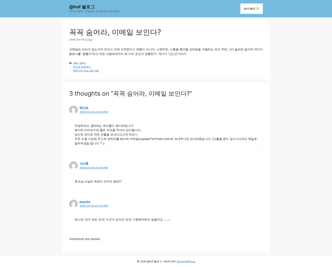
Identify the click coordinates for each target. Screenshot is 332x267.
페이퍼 (84, 107)
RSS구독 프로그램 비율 (86, 70)
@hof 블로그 (82, 6)
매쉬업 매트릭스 (82, 66)
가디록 (84, 163)
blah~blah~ (80, 62)
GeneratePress (186, 261)
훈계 (138, 54)
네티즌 (173, 54)
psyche (85, 201)
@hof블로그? (251, 8)
